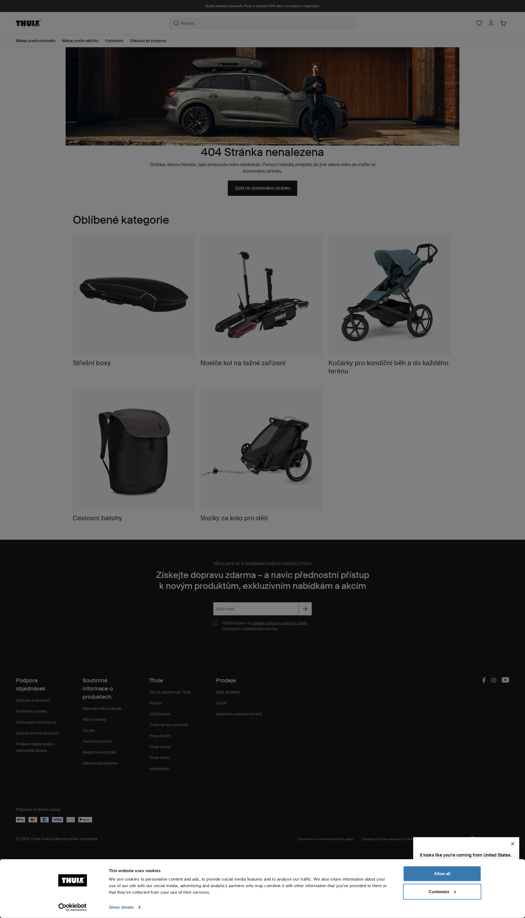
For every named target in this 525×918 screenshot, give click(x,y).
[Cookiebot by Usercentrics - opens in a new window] (73, 907)
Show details (121, 907)
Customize (439, 891)
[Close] (512, 843)
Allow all (442, 873)
